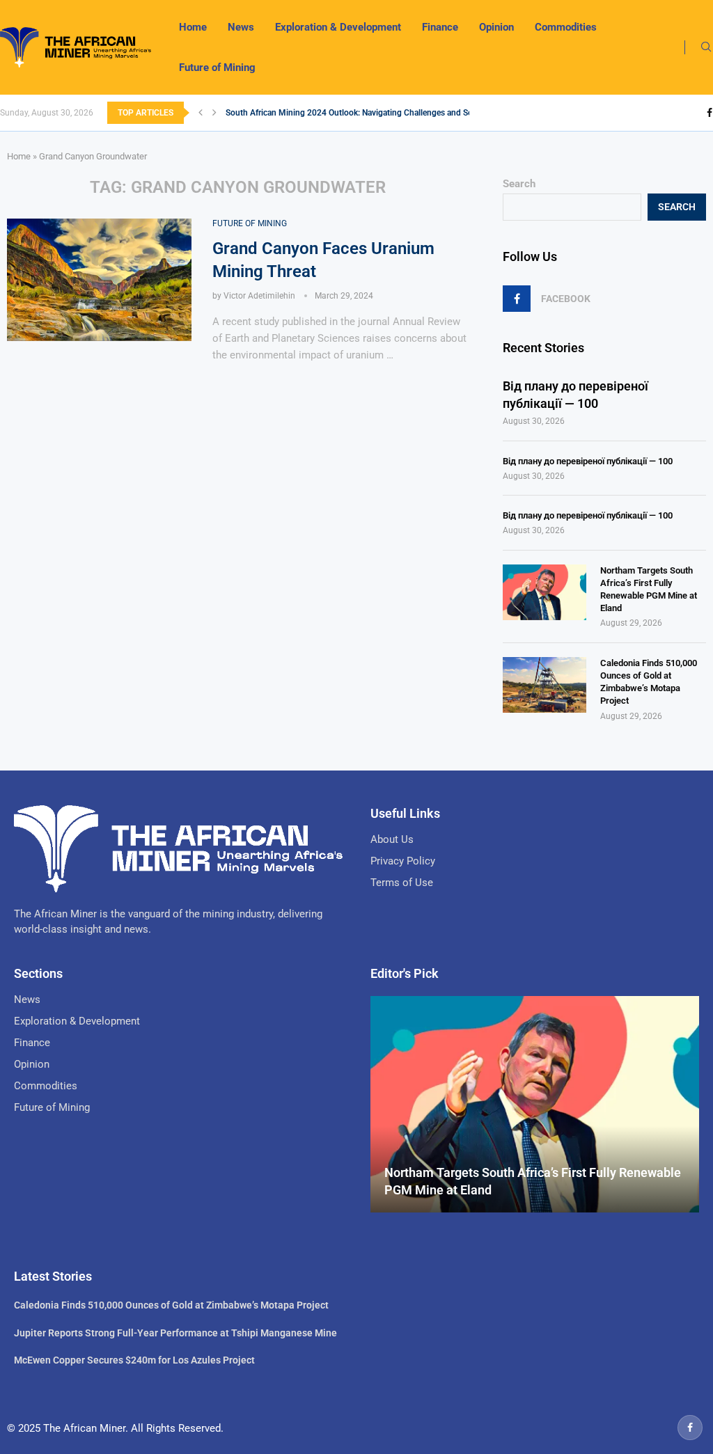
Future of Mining (217, 67)
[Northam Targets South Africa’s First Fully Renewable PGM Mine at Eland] (544, 592)
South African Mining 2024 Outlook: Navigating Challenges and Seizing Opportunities (384, 113)
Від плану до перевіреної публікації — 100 (575, 395)
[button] (200, 113)
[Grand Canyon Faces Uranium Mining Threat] (99, 280)
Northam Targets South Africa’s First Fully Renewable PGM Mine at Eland (648, 589)
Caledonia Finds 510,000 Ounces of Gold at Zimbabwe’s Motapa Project (648, 682)
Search (519, 183)
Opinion (496, 27)
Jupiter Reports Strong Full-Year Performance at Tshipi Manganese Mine (175, 1332)
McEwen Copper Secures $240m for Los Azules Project (134, 1360)
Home (193, 27)
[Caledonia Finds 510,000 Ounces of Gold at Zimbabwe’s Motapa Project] (544, 685)
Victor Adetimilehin (259, 296)
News (241, 27)
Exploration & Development (338, 27)
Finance (440, 27)
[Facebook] (709, 112)
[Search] (706, 47)
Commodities (566, 27)
